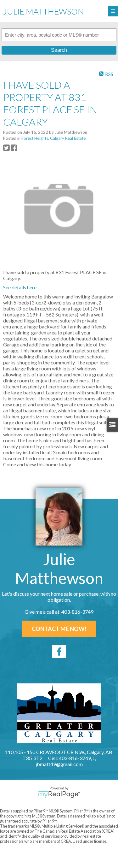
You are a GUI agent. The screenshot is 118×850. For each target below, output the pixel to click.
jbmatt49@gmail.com (59, 764)
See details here (20, 287)
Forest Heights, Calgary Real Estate (53, 138)
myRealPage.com (59, 794)
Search (59, 50)
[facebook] (59, 651)
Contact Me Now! (59, 628)
